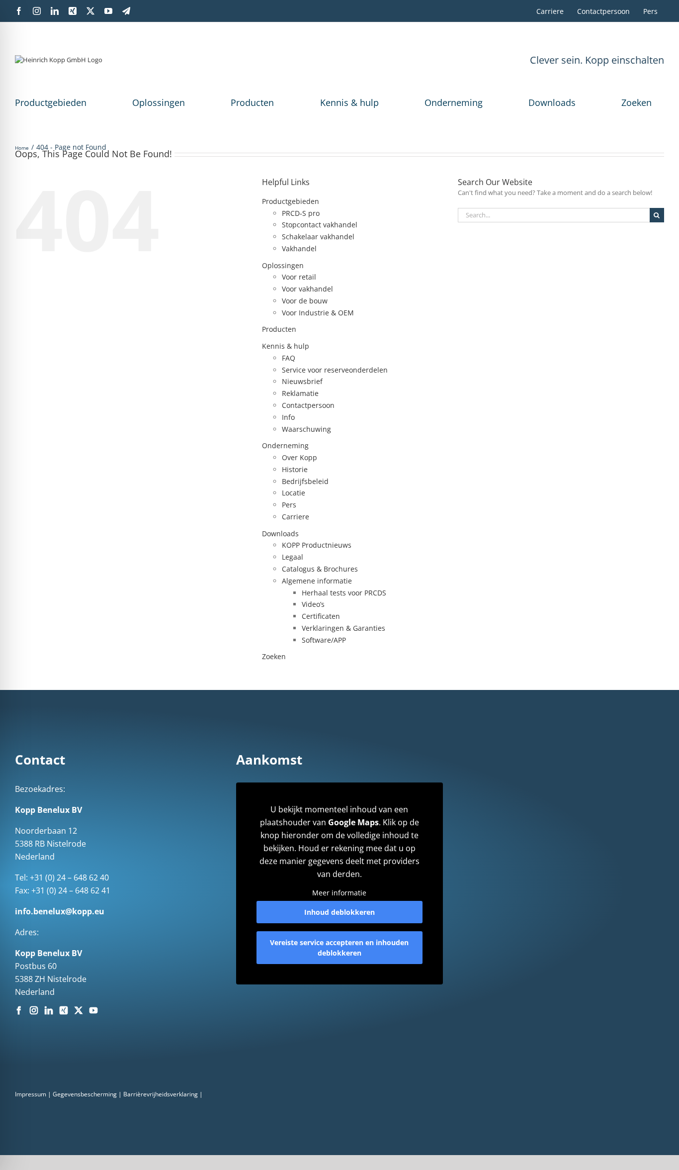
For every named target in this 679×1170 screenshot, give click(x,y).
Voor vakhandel (307, 288)
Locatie (293, 492)
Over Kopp (299, 457)
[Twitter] (79, 1010)
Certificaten (321, 616)
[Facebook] (19, 1010)
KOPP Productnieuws (316, 545)
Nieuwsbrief (302, 381)
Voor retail (299, 277)
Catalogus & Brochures (320, 569)
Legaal (292, 557)
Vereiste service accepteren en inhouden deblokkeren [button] (339, 948)
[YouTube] (93, 1010)
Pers (289, 504)
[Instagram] (34, 1010)
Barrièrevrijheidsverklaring (160, 1094)
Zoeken (636, 102)
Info (288, 417)
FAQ (288, 358)
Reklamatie (300, 393)
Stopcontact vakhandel (319, 224)
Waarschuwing (306, 429)
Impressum (30, 1094)
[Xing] (64, 1010)
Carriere (295, 516)
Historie (295, 469)
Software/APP (324, 640)
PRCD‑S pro (301, 213)
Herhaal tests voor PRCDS (344, 592)
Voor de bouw (305, 300)
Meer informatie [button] (339, 892)
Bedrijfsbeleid (305, 481)
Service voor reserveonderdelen (335, 370)
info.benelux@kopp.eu (59, 911)
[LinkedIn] (49, 1010)
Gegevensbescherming (85, 1094)
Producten (252, 102)
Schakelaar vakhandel (318, 236)
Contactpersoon (308, 405)
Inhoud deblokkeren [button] (339, 912)
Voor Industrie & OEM (318, 312)
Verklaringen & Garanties (343, 628)
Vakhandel (299, 248)
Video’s (313, 604)
